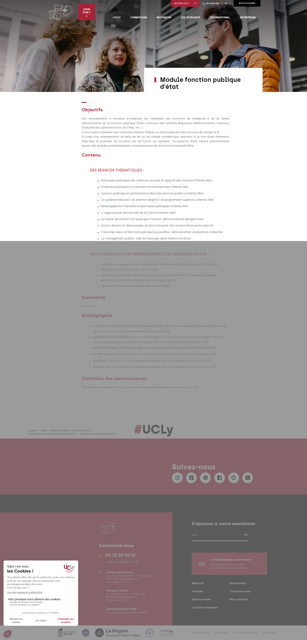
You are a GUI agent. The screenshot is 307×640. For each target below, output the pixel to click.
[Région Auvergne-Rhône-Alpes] (118, 635)
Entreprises (248, 17)
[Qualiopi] (167, 635)
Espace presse (201, 599)
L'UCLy (117, 17)
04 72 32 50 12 (121, 555)
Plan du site (221, 632)
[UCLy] (60, 12)
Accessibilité (269, 632)
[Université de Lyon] (67, 635)
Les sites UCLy (181, 3)
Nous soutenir (247, 3)
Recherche (164, 17)
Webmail (198, 583)
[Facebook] (219, 477)
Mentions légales (200, 632)
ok (245, 534)
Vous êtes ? (86, 11)
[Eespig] (86, 635)
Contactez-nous (240, 591)
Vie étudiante (190, 17)
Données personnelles (245, 632)
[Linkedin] (205, 477)
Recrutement (238, 583)
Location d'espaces (205, 607)
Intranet (197, 591)
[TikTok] (191, 477)
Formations (139, 17)
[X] (247, 477)
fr (226, 3)
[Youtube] (233, 477)
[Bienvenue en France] (150, 635)
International (220, 17)
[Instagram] (177, 477)
